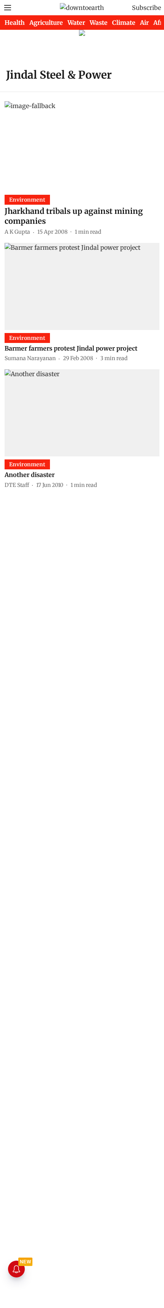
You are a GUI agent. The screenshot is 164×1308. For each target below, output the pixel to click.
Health (15, 22)
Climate (123, 22)
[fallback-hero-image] (82, 144)
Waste (99, 22)
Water (76, 22)
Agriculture (46, 22)
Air (144, 22)
